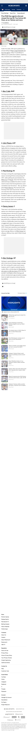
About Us (3, 635)
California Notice (5, 661)
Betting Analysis (5, 624)
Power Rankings (4, 13)
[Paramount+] (6, 715)
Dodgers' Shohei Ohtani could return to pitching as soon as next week (17, 355)
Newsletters (4, 698)
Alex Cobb (6, 91)
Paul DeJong (7, 171)
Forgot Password (5, 703)
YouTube (3, 675)
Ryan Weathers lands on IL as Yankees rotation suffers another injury (17, 362)
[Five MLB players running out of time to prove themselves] (4, 340)
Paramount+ (4, 642)
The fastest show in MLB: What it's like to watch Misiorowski (17, 331)
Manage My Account (6, 696)
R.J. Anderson (6, 22)
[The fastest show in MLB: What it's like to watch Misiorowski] (4, 333)
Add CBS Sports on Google (9, 27)
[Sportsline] (19, 712)
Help (2, 667)
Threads (3, 687)
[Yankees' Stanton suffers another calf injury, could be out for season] (4, 386)
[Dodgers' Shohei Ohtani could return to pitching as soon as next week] (4, 356)
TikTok (2, 678)
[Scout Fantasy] (10, 718)
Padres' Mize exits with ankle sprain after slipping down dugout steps (17, 369)
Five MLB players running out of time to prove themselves (17, 338)
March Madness (5, 626)
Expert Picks (13, 13)
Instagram (3, 680)
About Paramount (5, 639)
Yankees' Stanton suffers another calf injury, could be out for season (17, 384)
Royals (11, 180)
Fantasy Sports (5, 619)
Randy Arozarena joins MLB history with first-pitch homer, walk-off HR (17, 377)
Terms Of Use (4, 650)
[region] (14, 304)
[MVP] (23, 715)
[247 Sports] (9, 712)
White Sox (4, 180)
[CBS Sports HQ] (20, 707)
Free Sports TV (5, 621)
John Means (7, 143)
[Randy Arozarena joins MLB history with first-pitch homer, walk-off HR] (4, 379)
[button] (2, 5)
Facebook (3, 683)
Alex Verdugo (8, 258)
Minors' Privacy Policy (6, 655)
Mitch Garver (19, 231)
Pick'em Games (5, 617)
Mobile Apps (4, 629)
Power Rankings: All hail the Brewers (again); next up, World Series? (16, 324)
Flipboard (3, 690)
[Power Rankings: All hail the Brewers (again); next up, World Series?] (4, 325)
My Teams (3, 701)
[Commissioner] (15, 715)
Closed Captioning (6, 659)
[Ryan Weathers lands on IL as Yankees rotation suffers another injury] (4, 363)
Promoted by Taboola (21, 293)
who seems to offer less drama (9, 271)
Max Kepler (22, 269)
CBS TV (3, 644)
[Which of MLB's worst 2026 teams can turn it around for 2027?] (4, 348)
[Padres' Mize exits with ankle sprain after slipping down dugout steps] (4, 371)
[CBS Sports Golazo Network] (14, 710)
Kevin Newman (9, 188)
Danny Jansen (8, 206)
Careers (3, 637)
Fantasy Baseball (21, 13)
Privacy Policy (4, 653)
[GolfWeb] (18, 718)
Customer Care (5, 669)
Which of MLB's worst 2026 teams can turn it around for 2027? (17, 346)
